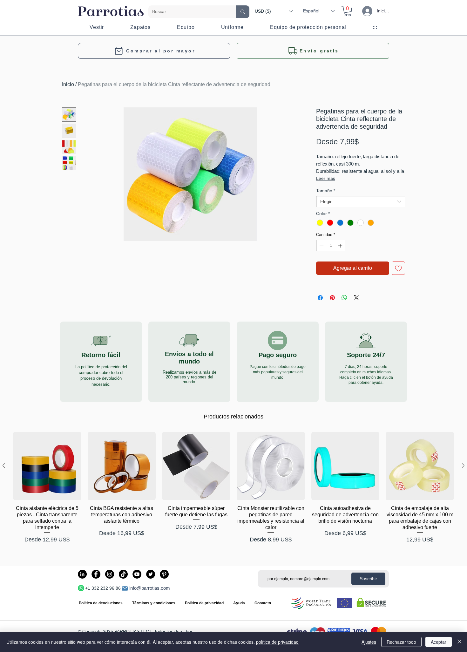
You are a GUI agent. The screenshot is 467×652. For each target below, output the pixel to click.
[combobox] (360, 201)
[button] (274, 11)
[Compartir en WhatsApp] (344, 298)
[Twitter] (150, 574)
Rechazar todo (401, 642)
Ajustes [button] (369, 642)
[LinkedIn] (82, 574)
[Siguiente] (463, 465)
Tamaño (325, 190)
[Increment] (341, 245)
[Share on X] (356, 298)
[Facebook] (95, 574)
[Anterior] (4, 465)
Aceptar (438, 642)
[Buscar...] (242, 11)
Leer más (325, 178)
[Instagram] (109, 574)
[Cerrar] (459, 642)
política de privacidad (277, 642)
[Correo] (125, 588)
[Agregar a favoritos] (398, 268)
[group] (233, 491)
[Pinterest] (164, 574)
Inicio (68, 84)
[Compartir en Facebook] (320, 298)
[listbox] (274, 11)
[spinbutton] (331, 245)
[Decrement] (321, 245)
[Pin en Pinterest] (332, 298)
